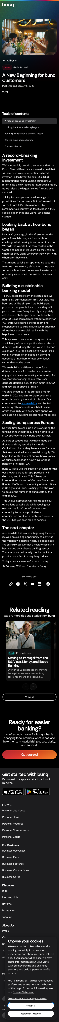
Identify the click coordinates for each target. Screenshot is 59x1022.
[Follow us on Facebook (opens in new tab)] (48, 584)
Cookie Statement (23, 992)
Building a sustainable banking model (24, 133)
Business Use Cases (13, 850)
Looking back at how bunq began (22, 127)
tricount (7, 917)
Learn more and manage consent (27, 998)
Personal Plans (10, 817)
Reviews (7, 904)
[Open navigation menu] (53, 5)
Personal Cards (11, 837)
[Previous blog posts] (25, 686)
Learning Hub (10, 897)
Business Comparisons (15, 870)
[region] (29, 651)
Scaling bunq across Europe (19, 140)
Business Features (12, 863)
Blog (4, 890)
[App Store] (13, 791)
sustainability (29, 403)
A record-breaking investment (20, 120)
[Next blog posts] (33, 686)
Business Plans (10, 857)
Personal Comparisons (15, 830)
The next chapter (13, 146)
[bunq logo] (8, 5)
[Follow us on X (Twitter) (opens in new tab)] (25, 584)
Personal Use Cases (13, 810)
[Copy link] (11, 584)
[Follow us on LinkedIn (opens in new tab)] (39, 584)
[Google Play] (37, 791)
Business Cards (11, 877)
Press (5, 931)
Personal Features (12, 823)
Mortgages (8, 910)
